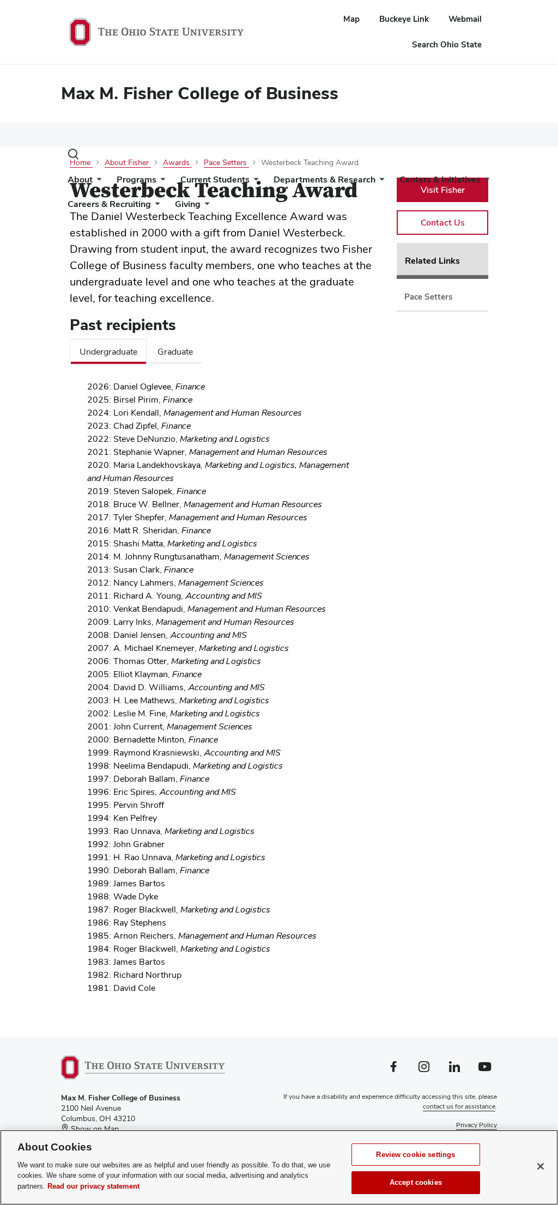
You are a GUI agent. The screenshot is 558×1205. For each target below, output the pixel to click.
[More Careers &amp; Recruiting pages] (155, 207)
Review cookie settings (415, 1155)
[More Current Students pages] (254, 182)
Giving (188, 204)
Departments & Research (324, 179)
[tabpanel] (224, 692)
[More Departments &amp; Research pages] (379, 182)
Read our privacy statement (93, 1186)
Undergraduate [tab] (108, 351)
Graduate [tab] (175, 351)
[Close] (541, 1166)
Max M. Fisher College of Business (199, 93)
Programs (136, 179)
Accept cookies (416, 1182)
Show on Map (94, 1129)
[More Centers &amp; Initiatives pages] (485, 182)
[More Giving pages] (205, 207)
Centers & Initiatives (440, 179)
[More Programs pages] (160, 182)
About (80, 179)
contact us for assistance (459, 1106)
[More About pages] (97, 182)
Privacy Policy (476, 1125)
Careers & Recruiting (109, 204)
